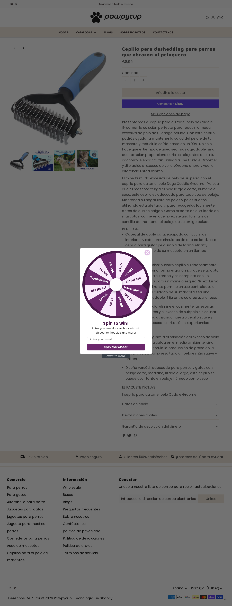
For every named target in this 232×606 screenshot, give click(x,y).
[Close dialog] (147, 253)
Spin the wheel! (116, 347)
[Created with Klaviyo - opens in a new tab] (116, 356)
